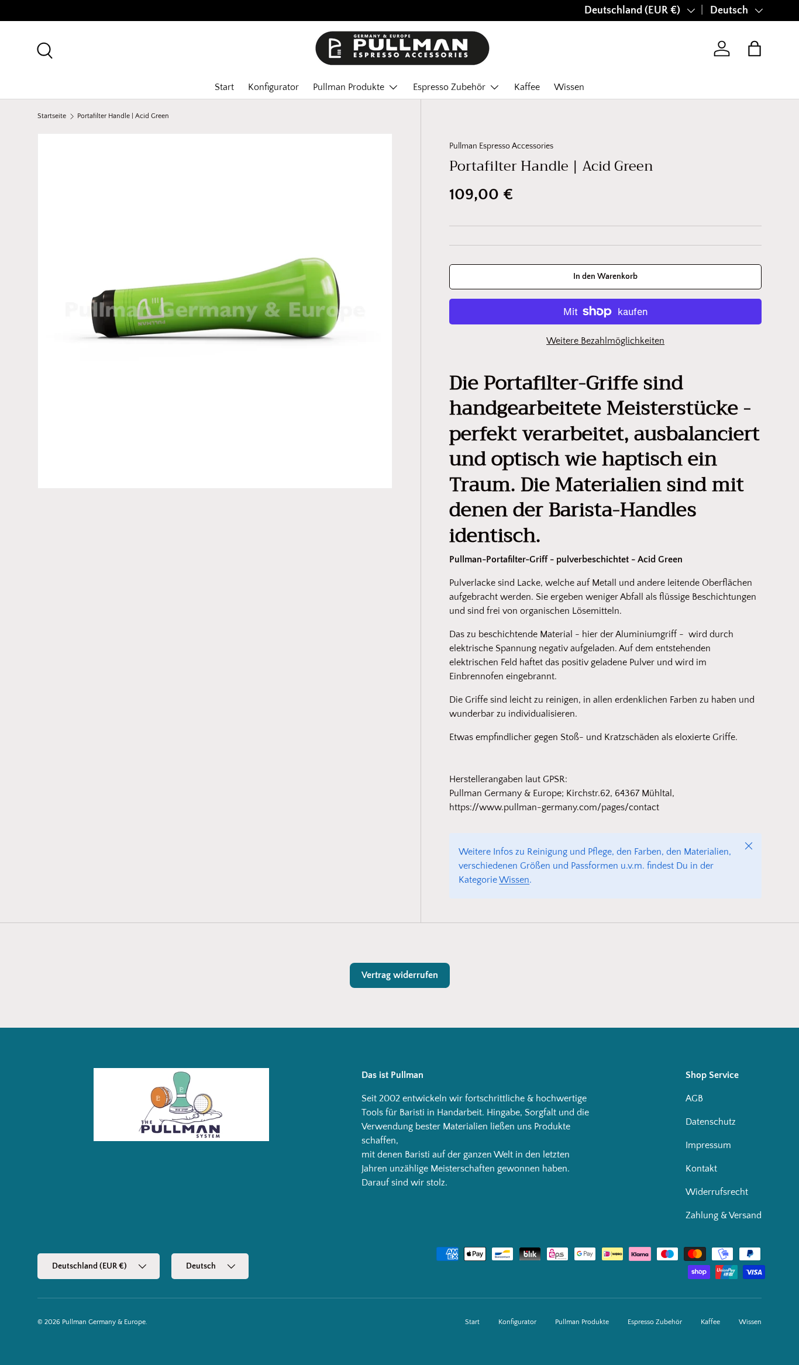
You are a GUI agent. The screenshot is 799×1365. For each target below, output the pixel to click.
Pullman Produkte (348, 87)
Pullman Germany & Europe (104, 1322)
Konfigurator (273, 87)
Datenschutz (711, 1122)
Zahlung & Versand (724, 1215)
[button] (754, 48)
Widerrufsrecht (717, 1192)
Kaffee (527, 87)
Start (224, 87)
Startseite (51, 116)
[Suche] (43, 49)
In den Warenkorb (605, 276)
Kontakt (701, 1168)
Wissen (569, 87)
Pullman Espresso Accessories (501, 146)
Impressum (708, 1145)
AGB (694, 1098)
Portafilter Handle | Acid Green (123, 116)
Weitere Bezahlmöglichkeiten (605, 341)
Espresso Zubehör (449, 87)
